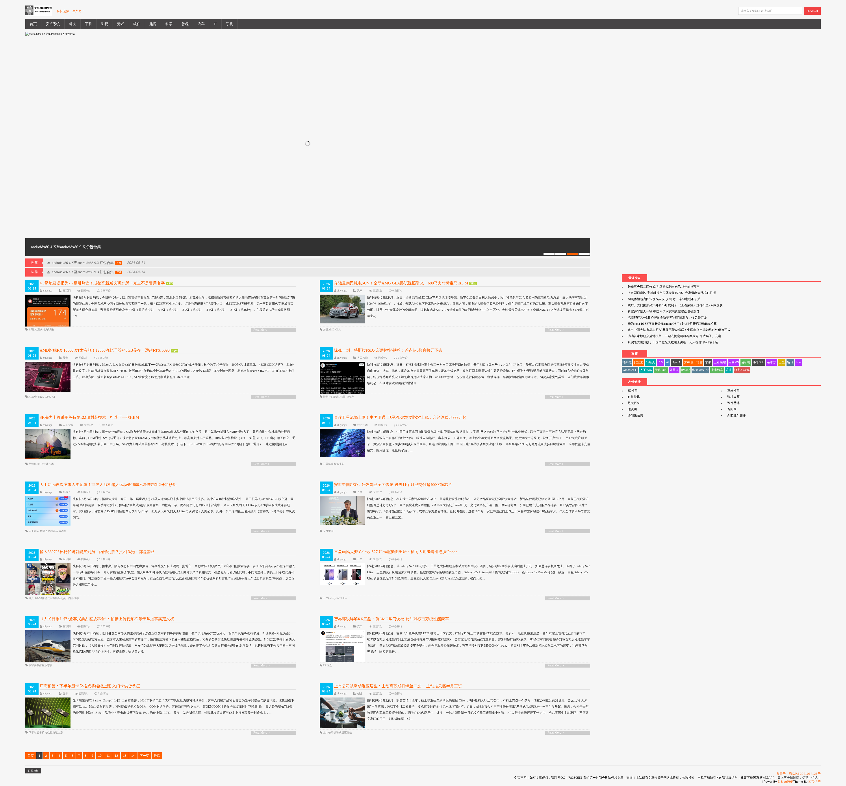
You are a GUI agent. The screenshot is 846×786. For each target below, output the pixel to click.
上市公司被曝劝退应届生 (337, 732)
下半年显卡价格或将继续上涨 (46, 732)
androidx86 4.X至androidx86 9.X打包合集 (83, 263)
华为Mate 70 (700, 370)
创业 (359, 693)
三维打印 (733, 390)
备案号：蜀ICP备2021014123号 (798, 773)
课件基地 (733, 403)
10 (100, 755)
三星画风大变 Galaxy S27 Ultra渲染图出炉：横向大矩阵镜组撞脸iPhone (395, 552)
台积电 (745, 362)
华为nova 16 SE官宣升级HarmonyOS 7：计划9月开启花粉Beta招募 (672, 323)
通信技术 (362, 424)
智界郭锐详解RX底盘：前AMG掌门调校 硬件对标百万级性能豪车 (391, 619)
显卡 (65, 357)
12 (116, 755)
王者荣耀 (720, 362)
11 (108, 755)
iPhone (685, 370)
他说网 (632, 409)
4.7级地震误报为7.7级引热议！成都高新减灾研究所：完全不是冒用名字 (102, 283)
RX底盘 (327, 665)
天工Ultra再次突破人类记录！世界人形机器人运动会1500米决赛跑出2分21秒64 (108, 484)
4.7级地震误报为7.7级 (41, 329)
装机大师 (733, 397)
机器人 (67, 492)
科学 (169, 24)
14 (133, 755)
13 (124, 755)
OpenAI (677, 362)
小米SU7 (758, 362)
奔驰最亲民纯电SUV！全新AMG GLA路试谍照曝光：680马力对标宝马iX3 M (401, 283)
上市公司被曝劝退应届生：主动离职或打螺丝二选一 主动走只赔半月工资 (398, 686)
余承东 (771, 362)
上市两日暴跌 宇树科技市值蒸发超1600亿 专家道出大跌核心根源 (672, 293)
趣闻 (152, 24)
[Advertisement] (655, 152)
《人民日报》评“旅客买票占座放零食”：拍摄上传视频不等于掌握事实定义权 (107, 619)
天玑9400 (661, 370)
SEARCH (812, 11)
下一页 (144, 755)
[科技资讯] (38, 13)
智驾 (790, 362)
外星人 (674, 370)
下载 (88, 24)
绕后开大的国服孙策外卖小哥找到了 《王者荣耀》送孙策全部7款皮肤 (675, 305)
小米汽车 (717, 370)
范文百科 (634, 403)
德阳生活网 (635, 415)
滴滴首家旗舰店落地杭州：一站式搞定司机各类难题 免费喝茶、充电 (674, 336)
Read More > (261, 329)
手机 (229, 24)
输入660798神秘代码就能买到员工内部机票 (54, 598)
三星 (359, 559)
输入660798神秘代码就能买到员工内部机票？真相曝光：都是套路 (97, 552)
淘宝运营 (814, 781)
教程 (185, 24)
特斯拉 (627, 362)
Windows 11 (630, 370)
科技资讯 (634, 397)
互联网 (67, 290)
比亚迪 (638, 362)
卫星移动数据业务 (333, 463)
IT (215, 24)
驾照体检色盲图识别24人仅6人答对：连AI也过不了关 (664, 299)
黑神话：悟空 (693, 362)
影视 (104, 24)
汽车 (201, 24)
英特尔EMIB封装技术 (41, 463)
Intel (798, 362)
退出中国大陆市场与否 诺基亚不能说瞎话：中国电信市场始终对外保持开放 (679, 330)
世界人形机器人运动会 (53, 531)
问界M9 (733, 362)
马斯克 (650, 362)
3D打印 (633, 390)
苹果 (708, 362)
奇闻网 (732, 409)
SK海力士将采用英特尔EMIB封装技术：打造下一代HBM (89, 417)
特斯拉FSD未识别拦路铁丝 (338, 396)
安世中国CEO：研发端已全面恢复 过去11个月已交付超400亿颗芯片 (393, 484)
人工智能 (362, 357)
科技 (72, 24)
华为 (660, 362)
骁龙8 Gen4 (742, 370)
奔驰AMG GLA (332, 329)
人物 (359, 492)
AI (667, 362)
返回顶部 (33, 770)
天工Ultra (34, 531)
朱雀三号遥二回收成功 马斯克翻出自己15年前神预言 (663, 286)
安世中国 (328, 531)
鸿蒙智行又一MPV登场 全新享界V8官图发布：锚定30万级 (667, 317)
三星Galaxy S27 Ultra (335, 598)
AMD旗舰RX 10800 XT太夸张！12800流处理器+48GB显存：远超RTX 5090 (105, 350)
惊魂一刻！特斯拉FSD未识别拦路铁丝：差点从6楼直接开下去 (388, 350)
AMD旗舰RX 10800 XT (41, 396)
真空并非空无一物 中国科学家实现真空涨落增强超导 (663, 311)
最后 (157, 755)
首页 (33, 24)
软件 (136, 24)
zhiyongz (47, 290)
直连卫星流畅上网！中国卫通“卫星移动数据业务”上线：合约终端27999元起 (400, 417)
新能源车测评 (736, 415)
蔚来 (729, 370)
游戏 (120, 24)
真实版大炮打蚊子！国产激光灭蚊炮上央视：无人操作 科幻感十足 (673, 342)
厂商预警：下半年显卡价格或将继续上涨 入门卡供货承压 (90, 686)
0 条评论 (106, 290)
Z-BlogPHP (785, 781)
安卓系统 (53, 24)
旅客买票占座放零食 (40, 665)
